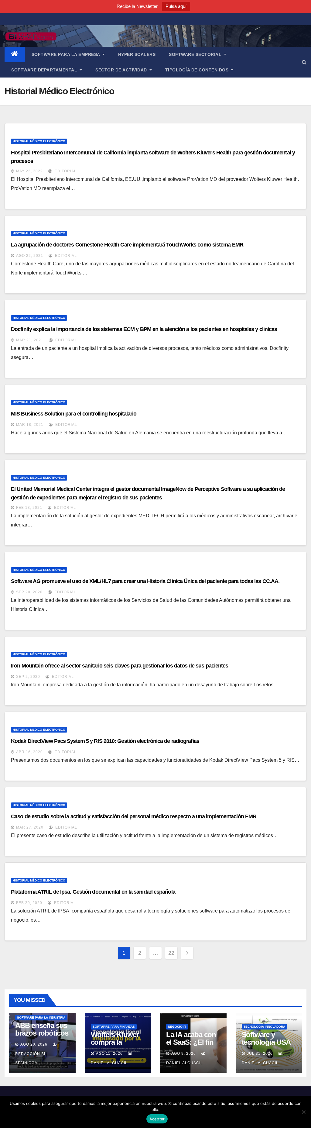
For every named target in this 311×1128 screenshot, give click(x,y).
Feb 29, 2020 (29, 903)
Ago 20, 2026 (33, 1044)
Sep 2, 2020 (28, 676)
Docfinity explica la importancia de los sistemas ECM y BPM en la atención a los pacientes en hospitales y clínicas (144, 329)
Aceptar (157, 1118)
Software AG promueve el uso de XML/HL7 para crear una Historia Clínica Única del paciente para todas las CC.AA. (145, 581)
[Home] (15, 54)
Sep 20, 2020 (29, 592)
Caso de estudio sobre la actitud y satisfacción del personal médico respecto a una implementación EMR (133, 816)
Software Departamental (45, 69)
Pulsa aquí (176, 6)
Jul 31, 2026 (260, 1053)
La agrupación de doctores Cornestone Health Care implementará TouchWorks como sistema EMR (127, 245)
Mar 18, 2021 (29, 425)
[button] (304, 62)
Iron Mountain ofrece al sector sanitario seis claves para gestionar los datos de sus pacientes (119, 666)
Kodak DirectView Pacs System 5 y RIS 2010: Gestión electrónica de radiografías (105, 741)
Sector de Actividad (121, 69)
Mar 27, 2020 (29, 827)
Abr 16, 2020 (29, 752)
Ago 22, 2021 (29, 256)
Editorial (65, 171)
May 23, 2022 (29, 171)
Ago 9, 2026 (183, 1053)
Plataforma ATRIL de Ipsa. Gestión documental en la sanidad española (93, 892)
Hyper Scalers (137, 54)
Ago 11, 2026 (109, 1053)
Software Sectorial (196, 54)
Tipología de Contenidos (197, 69)
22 (171, 953)
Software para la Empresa (66, 54)
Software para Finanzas (114, 1026)
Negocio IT (177, 1026)
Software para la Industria (41, 1017)
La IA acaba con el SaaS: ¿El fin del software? (191, 1042)
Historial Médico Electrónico (39, 141)
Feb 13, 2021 (29, 507)
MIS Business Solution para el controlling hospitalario (73, 414)
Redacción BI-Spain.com (31, 1058)
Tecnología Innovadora (264, 1026)
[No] (303, 1112)
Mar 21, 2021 (29, 340)
